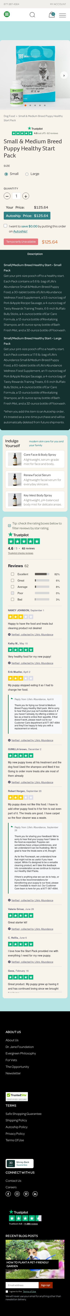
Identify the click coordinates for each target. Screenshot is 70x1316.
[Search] (32, 14)
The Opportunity (17, 1066)
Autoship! (20, 231)
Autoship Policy (16, 1127)
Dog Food (9, 116)
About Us (12, 1040)
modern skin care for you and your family (46, 443)
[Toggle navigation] (61, 14)
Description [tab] (35, 254)
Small (14, 173)
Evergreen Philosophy (21, 1053)
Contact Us (13, 1180)
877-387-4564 (11, 4)
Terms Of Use (15, 1140)
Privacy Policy (15, 1133)
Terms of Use (29, 1291)
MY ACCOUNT (58, 4)
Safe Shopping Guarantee (23, 1113)
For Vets (11, 1060)
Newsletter (13, 1073)
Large (35, 173)
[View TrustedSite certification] (17, 1096)
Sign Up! (45, 1285)
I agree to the (22, 1291)
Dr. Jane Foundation (20, 1046)
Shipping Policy (16, 1120)
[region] (35, 75)
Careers (11, 1187)
